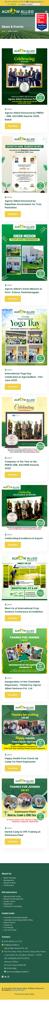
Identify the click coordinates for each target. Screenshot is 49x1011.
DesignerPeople (18, 990)
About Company (10, 878)
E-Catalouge (8, 927)
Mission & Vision (10, 883)
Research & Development (13, 899)
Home (3, 31)
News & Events (9, 922)
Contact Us (8, 925)
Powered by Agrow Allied (24, 994)
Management (9, 880)
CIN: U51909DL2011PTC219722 (16, 958)
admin (9, 109)
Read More (12, 126)
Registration (8, 904)
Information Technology (13, 906)
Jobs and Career (10, 930)
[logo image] (18, 11)
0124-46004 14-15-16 (16, 2)
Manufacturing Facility (12, 896)
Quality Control (9, 901)
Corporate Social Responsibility (16, 917)
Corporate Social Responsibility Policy (18, 920)
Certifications (9, 885)
